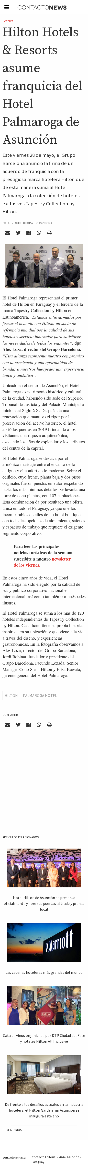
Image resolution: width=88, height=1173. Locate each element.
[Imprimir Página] (49, 233)
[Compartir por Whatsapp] (39, 233)
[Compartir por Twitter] (18, 233)
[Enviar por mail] (7, 233)
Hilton (11, 695)
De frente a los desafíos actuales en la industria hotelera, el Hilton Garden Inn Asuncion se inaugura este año (44, 1110)
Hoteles (7, 21)
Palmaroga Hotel (40, 695)
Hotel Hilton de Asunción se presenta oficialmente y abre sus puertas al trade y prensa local (44, 903)
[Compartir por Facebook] (28, 233)
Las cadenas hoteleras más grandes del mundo (44, 972)
